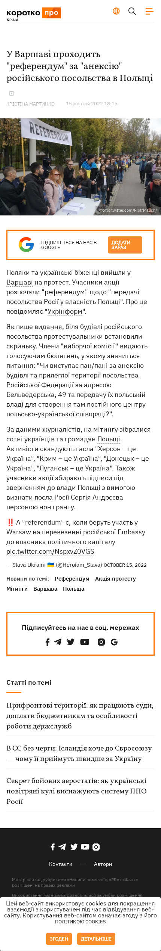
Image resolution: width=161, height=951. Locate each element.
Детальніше (96, 939)
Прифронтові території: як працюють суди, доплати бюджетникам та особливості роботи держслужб (80, 716)
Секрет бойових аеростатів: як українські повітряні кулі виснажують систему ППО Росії (76, 791)
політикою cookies (80, 921)
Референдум (72, 578)
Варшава (45, 588)
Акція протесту (115, 578)
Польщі (108, 439)
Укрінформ (65, 311)
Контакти (60, 864)
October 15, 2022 (125, 565)
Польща (73, 588)
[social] (47, 642)
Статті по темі (28, 682)
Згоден (59, 939)
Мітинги (17, 588)
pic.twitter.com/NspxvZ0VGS (50, 551)
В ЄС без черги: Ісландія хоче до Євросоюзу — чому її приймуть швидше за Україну (79, 753)
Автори (103, 864)
